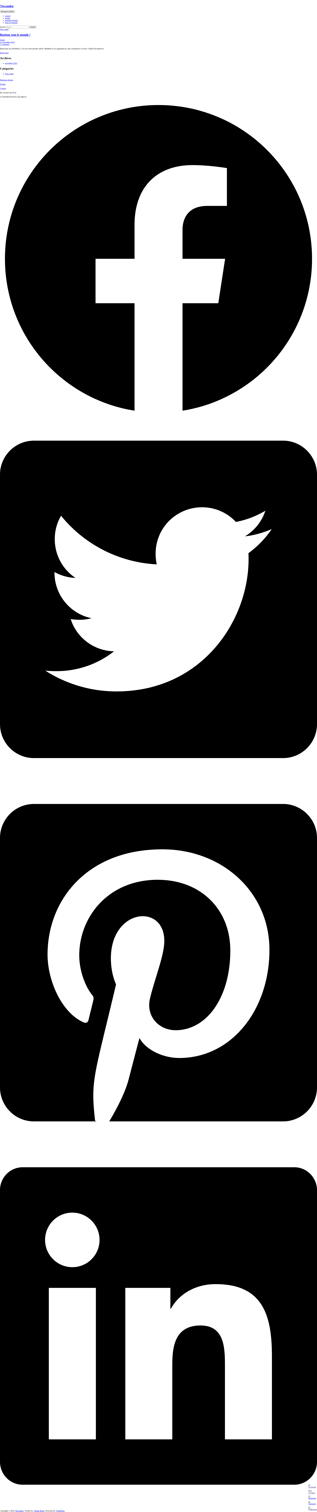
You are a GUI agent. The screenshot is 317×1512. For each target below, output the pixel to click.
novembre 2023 (11, 63)
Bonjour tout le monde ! (15, 34)
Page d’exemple (11, 23)
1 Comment (4, 44)
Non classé (4, 29)
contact (8, 16)
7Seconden (6, 6)
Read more (4, 53)
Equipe (3, 84)
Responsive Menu (7, 12)
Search (3, 27)
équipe (7, 18)
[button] (158, 417)
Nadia (2, 40)
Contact (3, 88)
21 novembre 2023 (7, 42)
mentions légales (11, 20)
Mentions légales (6, 80)
